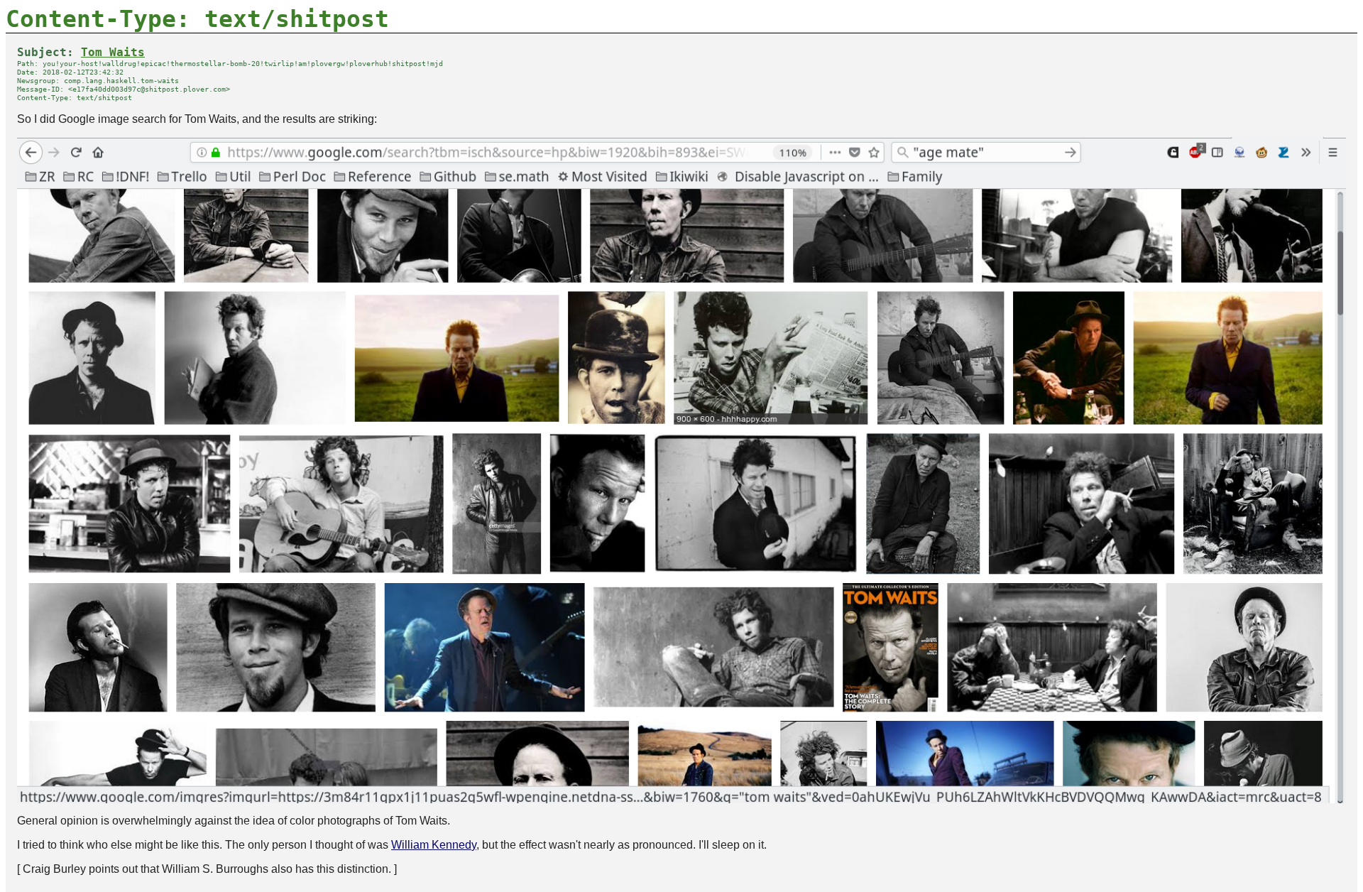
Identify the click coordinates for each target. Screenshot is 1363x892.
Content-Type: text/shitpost (197, 19)
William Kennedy (433, 845)
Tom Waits (113, 52)
